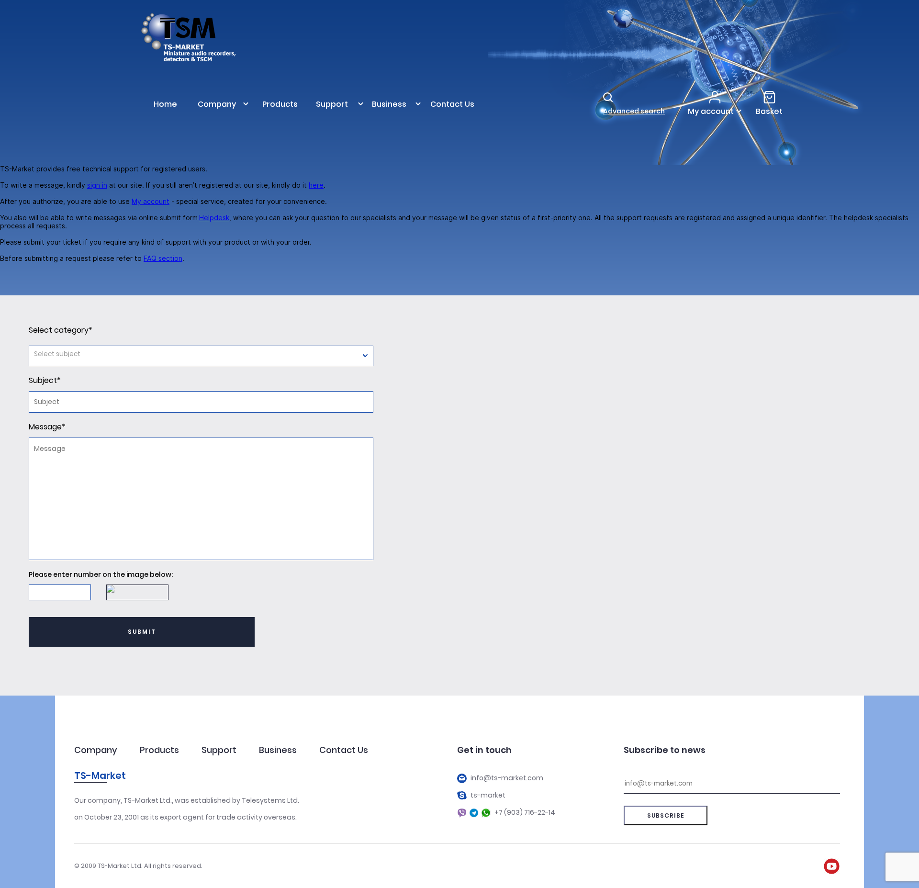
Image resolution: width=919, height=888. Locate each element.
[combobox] (201, 356)
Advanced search (634, 111)
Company (95, 750)
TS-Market (100, 775)
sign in (97, 185)
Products (159, 750)
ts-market (488, 795)
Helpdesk (214, 218)
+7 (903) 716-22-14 (524, 812)
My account (150, 201)
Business (278, 750)
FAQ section (163, 258)
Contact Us (343, 750)
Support (219, 750)
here (316, 185)
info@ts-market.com (507, 778)
